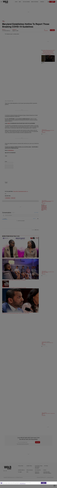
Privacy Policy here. (23, 483)
